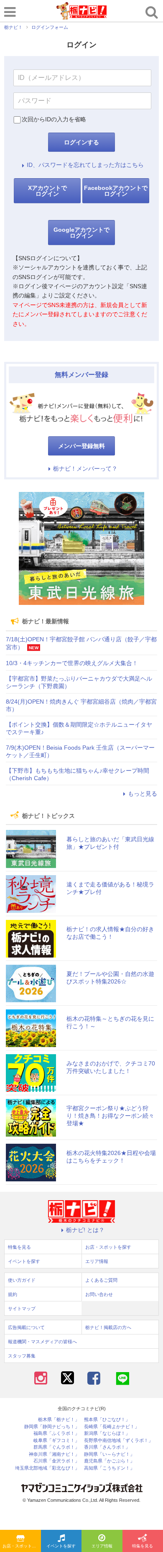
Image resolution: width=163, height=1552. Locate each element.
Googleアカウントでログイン (81, 232)
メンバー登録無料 (81, 446)
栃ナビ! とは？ (85, 1230)
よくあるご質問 (101, 1280)
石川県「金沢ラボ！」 (56, 1461)
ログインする (81, 142)
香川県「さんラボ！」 (107, 1447)
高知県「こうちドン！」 (109, 1468)
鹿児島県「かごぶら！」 (109, 1461)
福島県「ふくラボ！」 (56, 1433)
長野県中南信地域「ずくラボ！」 (118, 1440)
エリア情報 (102, 1546)
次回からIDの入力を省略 (54, 119)
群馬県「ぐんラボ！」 (56, 1447)
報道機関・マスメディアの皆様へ (42, 1341)
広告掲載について (26, 1327)
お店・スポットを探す (22, 1546)
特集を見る (19, 1247)
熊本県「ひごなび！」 (107, 1419)
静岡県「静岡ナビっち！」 (51, 1426)
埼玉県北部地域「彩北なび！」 (47, 1468)
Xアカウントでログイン (47, 190)
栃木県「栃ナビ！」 (58, 1419)
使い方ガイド (22, 1280)
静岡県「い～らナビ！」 (109, 1454)
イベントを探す (61, 1546)
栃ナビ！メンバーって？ (85, 468)
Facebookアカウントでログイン (116, 190)
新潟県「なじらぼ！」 (107, 1433)
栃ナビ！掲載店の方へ (108, 1327)
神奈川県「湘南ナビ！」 (54, 1454)
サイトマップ (22, 1308)
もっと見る (142, 793)
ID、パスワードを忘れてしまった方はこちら (85, 164)
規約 (12, 1294)
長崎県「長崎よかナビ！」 (111, 1426)
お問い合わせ (99, 1294)
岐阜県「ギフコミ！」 (56, 1440)
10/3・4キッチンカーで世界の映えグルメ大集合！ (72, 663)
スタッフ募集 (22, 1355)
